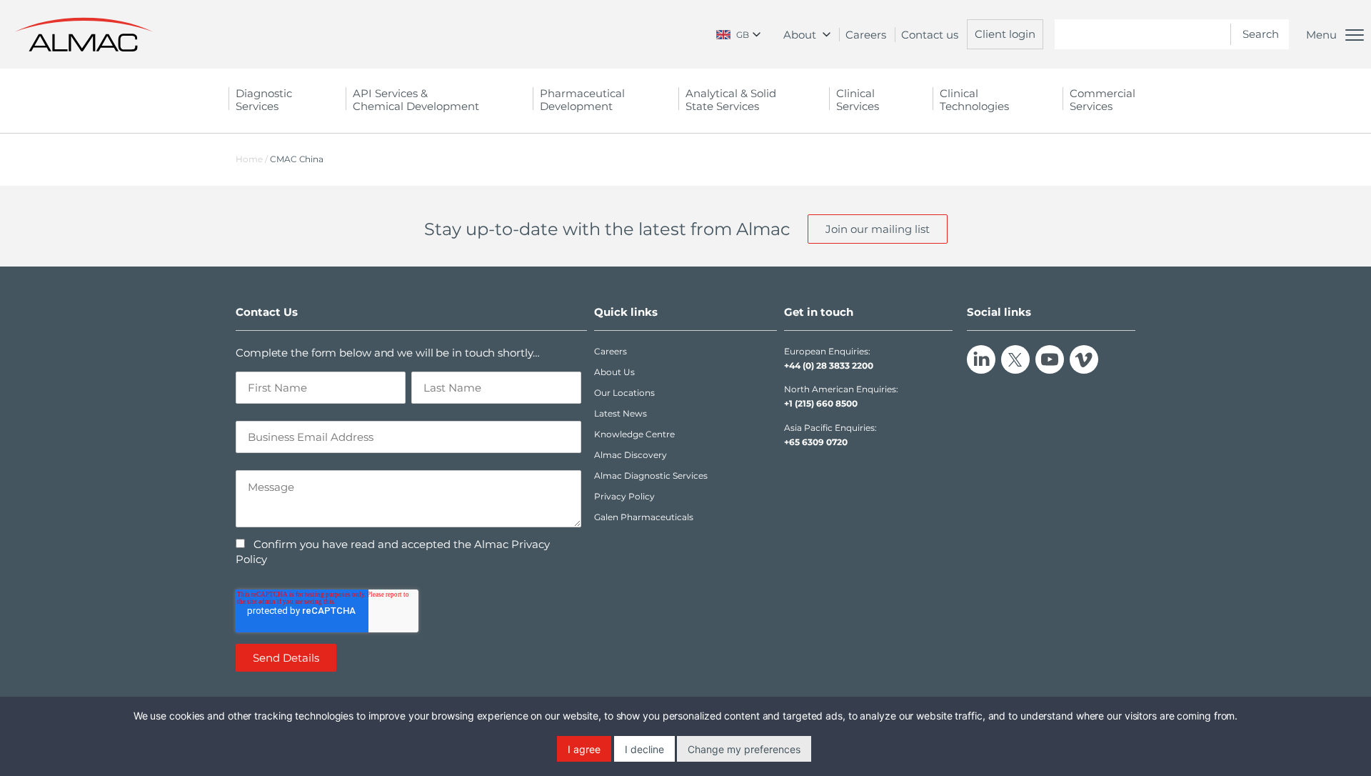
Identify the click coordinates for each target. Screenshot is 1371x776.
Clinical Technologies (974, 99)
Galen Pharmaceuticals (643, 517)
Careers (865, 34)
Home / (252, 159)
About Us (614, 372)
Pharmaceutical (582, 99)
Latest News (620, 413)
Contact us (929, 34)
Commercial (1102, 99)
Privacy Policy (624, 496)
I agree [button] (584, 749)
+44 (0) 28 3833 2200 (828, 365)
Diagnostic (264, 99)
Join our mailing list (877, 229)
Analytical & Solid (731, 99)
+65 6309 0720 (816, 442)
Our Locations (624, 392)
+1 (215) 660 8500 (821, 403)
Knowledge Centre (634, 434)
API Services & (416, 99)
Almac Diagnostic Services (651, 475)
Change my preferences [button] (744, 749)
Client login (1005, 34)
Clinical (857, 99)
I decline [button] (644, 749)
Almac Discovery (630, 454)
